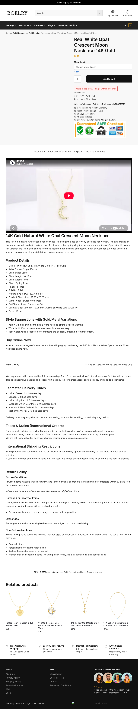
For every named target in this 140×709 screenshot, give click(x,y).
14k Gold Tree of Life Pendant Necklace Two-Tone (50, 625)
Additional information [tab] (59, 151)
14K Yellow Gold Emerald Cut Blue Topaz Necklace (115, 624)
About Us (10, 674)
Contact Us (55, 681)
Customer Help (57, 677)
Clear (76, 72)
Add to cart (109, 79)
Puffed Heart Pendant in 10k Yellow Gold (19, 624)
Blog (8, 689)
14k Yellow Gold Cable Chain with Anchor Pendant (85, 624)
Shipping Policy (13, 681)
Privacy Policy (13, 677)
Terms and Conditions (60, 685)
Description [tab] (39, 151)
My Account (112, 15)
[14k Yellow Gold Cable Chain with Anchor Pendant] (85, 605)
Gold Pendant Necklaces (39, 33)
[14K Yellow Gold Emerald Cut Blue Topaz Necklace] (117, 605)
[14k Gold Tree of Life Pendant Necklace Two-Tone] (52, 605)
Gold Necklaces (20, 33)
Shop (8, 693)
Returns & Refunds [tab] (95, 151)
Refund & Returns (14, 685)
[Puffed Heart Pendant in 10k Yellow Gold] (20, 605)
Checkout (127, 15)
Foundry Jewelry (94, 572)
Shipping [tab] (78, 151)
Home (8, 33)
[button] (128, 25)
